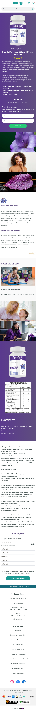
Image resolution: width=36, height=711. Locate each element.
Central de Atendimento (18, 598)
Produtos (4, 3)
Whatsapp (19, 619)
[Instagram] (12, 681)
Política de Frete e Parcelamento (18, 659)
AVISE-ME (18, 126)
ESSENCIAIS (14, 49)
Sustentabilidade (18, 673)
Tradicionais (21, 49)
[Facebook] (18, 681)
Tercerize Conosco (18, 649)
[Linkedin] (24, 681)
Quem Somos (18, 630)
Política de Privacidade (18, 654)
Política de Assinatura (18, 663)
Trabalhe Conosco (18, 668)
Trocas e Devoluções (18, 640)
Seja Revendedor (18, 644)
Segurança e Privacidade (18, 635)
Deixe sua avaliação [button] (18, 578)
